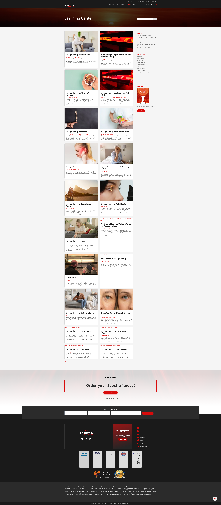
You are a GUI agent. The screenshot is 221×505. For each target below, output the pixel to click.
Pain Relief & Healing (79, 57)
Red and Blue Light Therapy (143, 72)
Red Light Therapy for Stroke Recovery (114, 349)
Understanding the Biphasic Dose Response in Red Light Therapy (116, 56)
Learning (128, 4)
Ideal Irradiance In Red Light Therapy (113, 259)
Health (116, 4)
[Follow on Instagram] (82, 438)
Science (123, 4)
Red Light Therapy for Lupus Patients (78, 331)
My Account (147, 1)
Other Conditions (114, 134)
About (134, 4)
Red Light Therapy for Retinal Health (113, 204)
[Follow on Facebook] (86, 438)
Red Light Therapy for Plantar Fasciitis (79, 349)
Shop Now (110, 392)
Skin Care (76, 243)
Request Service (143, 446)
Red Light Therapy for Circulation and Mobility (79, 205)
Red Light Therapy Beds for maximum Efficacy (114, 332)
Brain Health (74, 97)
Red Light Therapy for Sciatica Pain (78, 55)
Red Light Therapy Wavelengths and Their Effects (115, 94)
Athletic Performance (142, 58)
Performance (143, 434)
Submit (147, 413)
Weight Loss (140, 78)
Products (111, 4)
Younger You (112, 317)
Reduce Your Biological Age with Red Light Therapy (115, 314)
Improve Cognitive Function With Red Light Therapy (115, 168)
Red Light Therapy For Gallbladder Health (115, 132)
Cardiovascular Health (142, 64)
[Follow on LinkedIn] (90, 438)
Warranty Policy (113, 503)
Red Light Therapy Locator (139, 1)
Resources (130, 1)
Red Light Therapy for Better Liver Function (80, 313)
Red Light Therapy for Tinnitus (76, 167)
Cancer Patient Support (142, 62)
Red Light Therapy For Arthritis (76, 132)
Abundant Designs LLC (125, 503)
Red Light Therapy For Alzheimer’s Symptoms (77, 94)
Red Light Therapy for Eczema (76, 241)
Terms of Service (89, 417)
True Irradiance (71, 278)
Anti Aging (77, 134)
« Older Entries (68, 362)
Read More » (123, 439)
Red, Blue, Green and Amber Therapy (118, 97)
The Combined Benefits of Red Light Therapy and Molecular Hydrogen (116, 225)
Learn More (141, 110)
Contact (142, 443)
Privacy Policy (83, 417)
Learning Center (143, 437)
